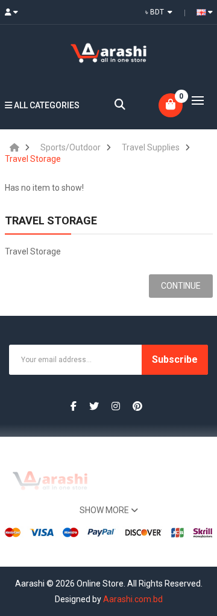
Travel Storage (33, 159)
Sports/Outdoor (70, 147)
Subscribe (175, 359)
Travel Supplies (151, 147)
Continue (181, 286)
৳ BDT (156, 12)
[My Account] (14, 12)
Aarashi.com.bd (133, 599)
